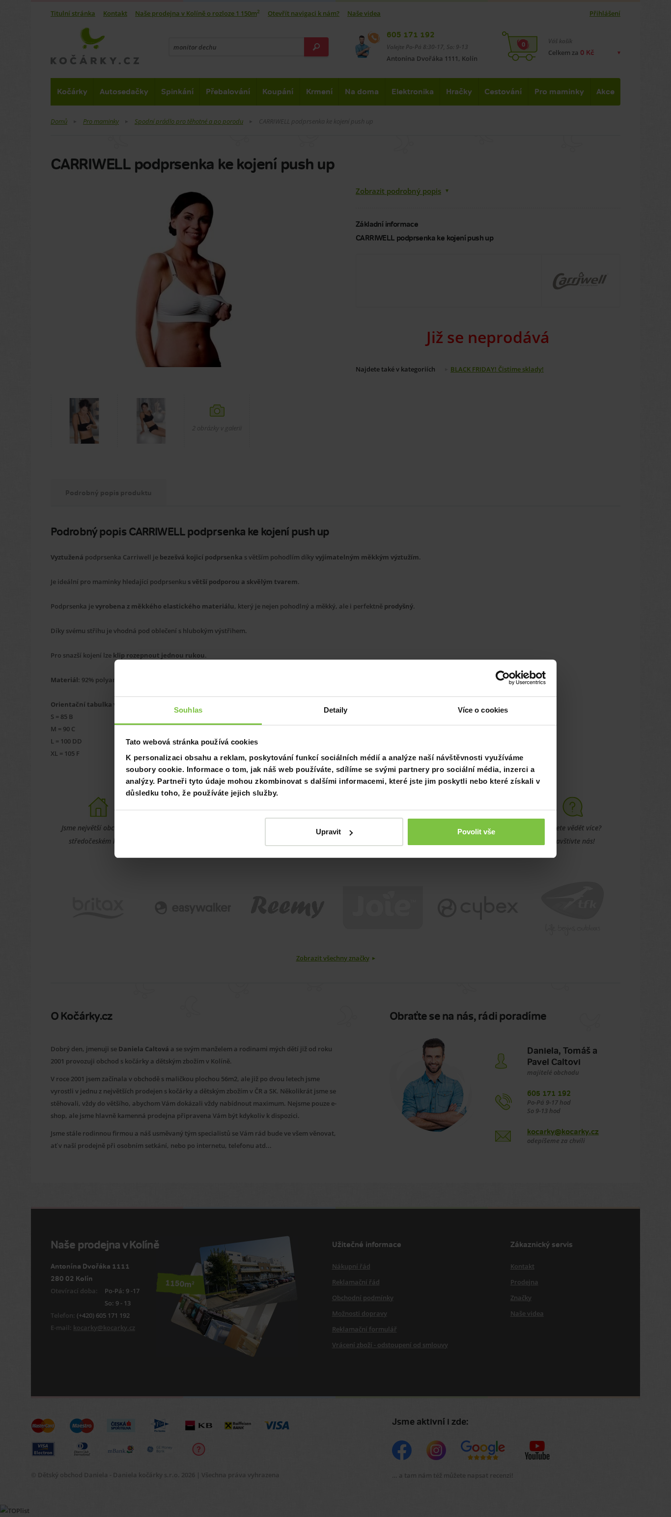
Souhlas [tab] (188, 710)
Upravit (328, 831)
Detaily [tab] (336, 710)
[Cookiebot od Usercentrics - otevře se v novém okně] (503, 677)
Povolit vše (476, 831)
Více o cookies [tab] (483, 710)
